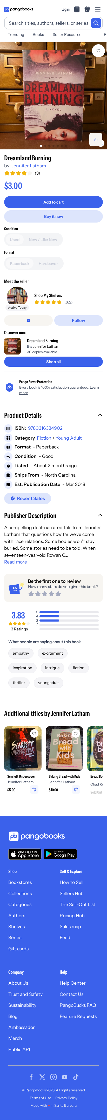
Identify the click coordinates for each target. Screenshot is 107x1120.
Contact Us (71, 994)
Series (14, 937)
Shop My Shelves (48, 295)
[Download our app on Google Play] (60, 854)
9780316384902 (45, 428)
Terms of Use (40, 1098)
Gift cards (18, 948)
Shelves (16, 926)
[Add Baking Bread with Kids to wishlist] (76, 733)
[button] (53, 416)
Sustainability (22, 1005)
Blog (13, 1016)
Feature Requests (78, 1016)
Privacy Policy (66, 1098)
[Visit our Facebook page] (31, 1077)
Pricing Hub (72, 915)
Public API (19, 1049)
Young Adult (69, 438)
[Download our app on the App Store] (25, 854)
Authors (16, 915)
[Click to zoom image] (53, 95)
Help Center (73, 983)
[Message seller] (28, 320)
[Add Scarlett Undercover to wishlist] (34, 733)
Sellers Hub (72, 893)
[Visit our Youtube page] (65, 1077)
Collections (20, 893)
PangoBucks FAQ (78, 1005)
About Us (18, 983)
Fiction (44, 438)
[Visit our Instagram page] (53, 1077)
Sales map (70, 926)
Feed (65, 937)
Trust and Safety (25, 994)
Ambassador (21, 1027)
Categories (19, 904)
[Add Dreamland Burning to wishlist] (98, 50)
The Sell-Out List (77, 904)
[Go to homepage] (18, 9)
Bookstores (20, 882)
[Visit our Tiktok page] (76, 1077)
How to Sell (71, 882)
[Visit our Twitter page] (42, 1077)
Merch (15, 1038)
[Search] (96, 23)
